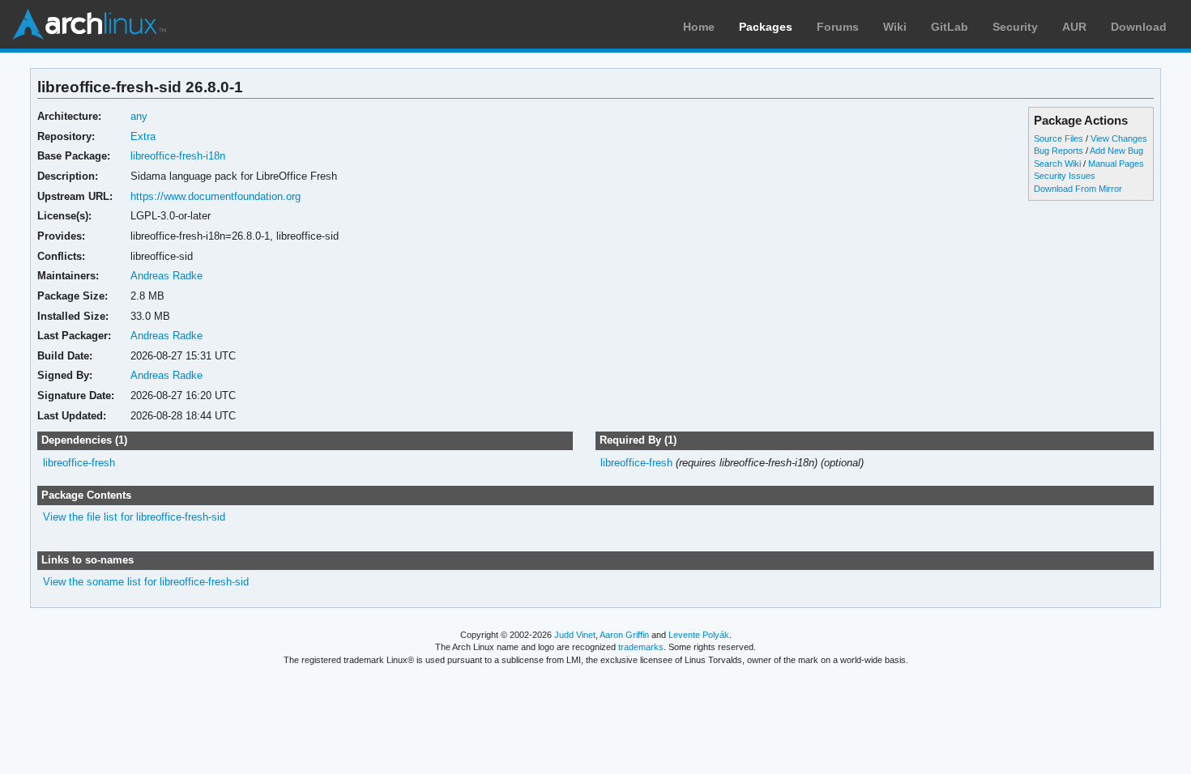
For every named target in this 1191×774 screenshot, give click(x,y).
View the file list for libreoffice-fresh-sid (134, 517)
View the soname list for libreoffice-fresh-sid (146, 582)
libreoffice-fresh (79, 463)
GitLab (949, 26)
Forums (838, 26)
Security (1015, 26)
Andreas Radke (166, 276)
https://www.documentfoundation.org (215, 196)
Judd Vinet (575, 635)
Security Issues (1064, 176)
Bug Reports (1058, 150)
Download (1139, 26)
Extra (143, 136)
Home (699, 26)
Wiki (895, 26)
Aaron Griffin (624, 635)
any (138, 116)
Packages (765, 26)
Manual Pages (1116, 163)
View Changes (1119, 138)
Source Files (1058, 138)
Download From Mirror (1078, 189)
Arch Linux (89, 24)
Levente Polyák (698, 635)
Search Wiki (1057, 163)
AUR (1074, 26)
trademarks (641, 647)
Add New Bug (1116, 150)
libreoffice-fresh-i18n (177, 156)
